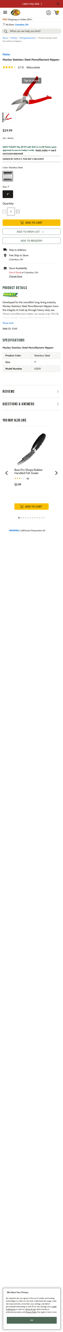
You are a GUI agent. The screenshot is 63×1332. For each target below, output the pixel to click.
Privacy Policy (31, 1312)
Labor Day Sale (30, 3)
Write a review (33, 67)
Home (5, 38)
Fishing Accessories (27, 38)
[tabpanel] (31, 471)
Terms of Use (30, 1309)
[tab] (19, 518)
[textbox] (11, 211)
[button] (58, 4)
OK (31, 1320)
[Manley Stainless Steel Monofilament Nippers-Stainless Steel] (7, 117)
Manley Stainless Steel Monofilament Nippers (31, 59)
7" (8, 194)
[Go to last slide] (7, 473)
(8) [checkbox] (27, 478)
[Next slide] (56, 473)
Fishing (14, 38)
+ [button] (17, 211)
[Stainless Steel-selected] (8, 176)
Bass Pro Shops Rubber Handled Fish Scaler (28, 471)
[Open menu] (5, 12)
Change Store (15, 276)
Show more (8, 323)
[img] (56, 12)
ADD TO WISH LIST (28, 231)
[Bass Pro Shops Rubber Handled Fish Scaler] (31, 447)
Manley (6, 54)
